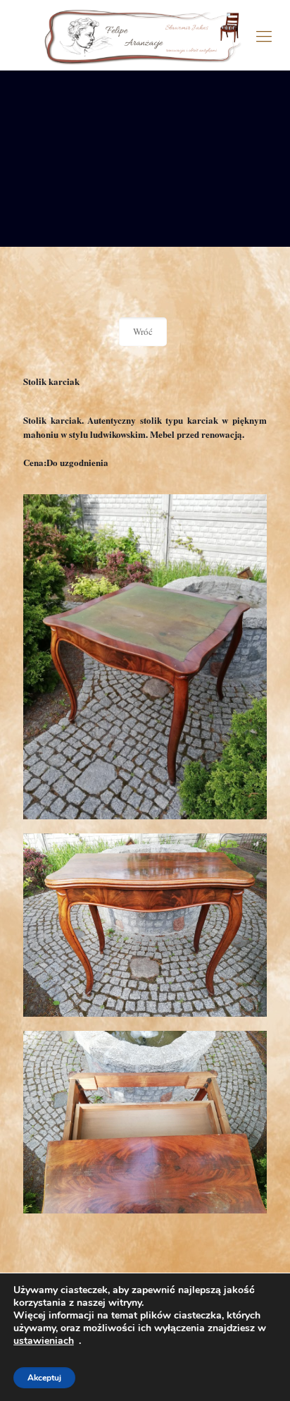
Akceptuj (44, 1377)
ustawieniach (43, 1341)
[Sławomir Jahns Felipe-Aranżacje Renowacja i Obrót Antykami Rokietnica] (145, 35)
